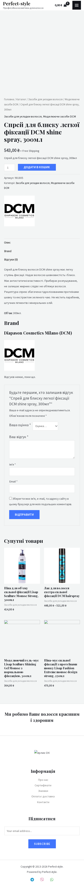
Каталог (21, 99)
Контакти (43, 802)
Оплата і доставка (43, 796)
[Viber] (42, 879)
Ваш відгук (18, 437)
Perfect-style (16, 3)
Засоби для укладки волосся (45, 99)
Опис (7, 242)
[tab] (42, 242)
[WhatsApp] (52, 879)
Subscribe (42, 843)
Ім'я (12, 464)
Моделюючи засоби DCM (59, 116)
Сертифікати (43, 785)
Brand (7, 251)
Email (13, 481)
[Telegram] (32, 879)
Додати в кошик (37, 167)
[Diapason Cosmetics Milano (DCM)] (19, 211)
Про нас (43, 780)
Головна (9, 99)
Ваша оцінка (20, 425)
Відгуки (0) (11, 259)
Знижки (43, 791)
